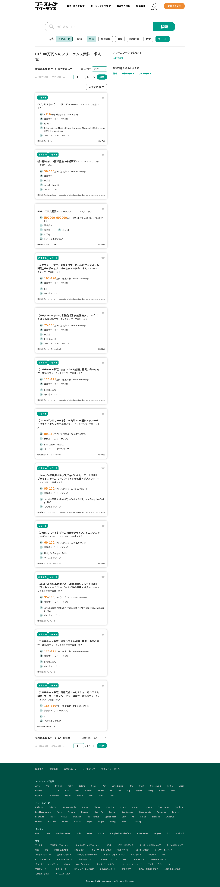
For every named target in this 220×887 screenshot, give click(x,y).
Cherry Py (98, 812)
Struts (123, 807)
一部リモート (128, 73)
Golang (82, 785)
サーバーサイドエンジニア (150, 845)
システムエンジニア (172, 869)
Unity (181, 785)
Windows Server (63, 833)
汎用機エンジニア (64, 854)
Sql (128, 790)
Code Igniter (163, 807)
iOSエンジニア (142, 849)
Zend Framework (43, 812)
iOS (168, 833)
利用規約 (39, 769)
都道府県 (105, 39)
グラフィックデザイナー (87, 854)
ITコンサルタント (61, 849)
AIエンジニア (136, 854)
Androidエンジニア (109, 859)
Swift (141, 785)
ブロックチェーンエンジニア (46, 864)
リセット (162, 39)
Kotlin (170, 785)
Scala (94, 785)
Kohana (84, 812)
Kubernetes (142, 833)
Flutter (38, 821)
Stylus (68, 795)
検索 (164, 26)
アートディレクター (43, 854)
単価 (91, 39)
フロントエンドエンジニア (114, 854)
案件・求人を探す (76, 5)
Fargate (157, 833)
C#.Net (88, 790)
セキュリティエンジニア (84, 869)
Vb (111, 790)
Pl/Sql (139, 790)
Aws (37, 833)
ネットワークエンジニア (101, 849)
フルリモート (145, 73)
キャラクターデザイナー (106, 864)
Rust (101, 795)
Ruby (70, 785)
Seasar (112, 812)
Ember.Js (170, 816)
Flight (101, 821)
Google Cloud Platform (120, 833)
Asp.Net (39, 795)
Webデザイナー (123, 849)
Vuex (91, 795)
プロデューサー (41, 869)
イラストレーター (61, 869)
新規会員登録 (174, 5)
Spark (149, 807)
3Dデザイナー (80, 849)
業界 (119, 39)
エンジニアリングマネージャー (88, 845)
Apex (173, 790)
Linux (47, 833)
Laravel (175, 812)
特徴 (148, 39)
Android (180, 833)
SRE (46, 849)
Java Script (117, 785)
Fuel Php (110, 807)
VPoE (109, 845)
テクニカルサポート (108, 869)
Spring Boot (110, 816)
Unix (79, 833)
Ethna (143, 816)
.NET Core (118, 57)
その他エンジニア (42, 873)
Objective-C (155, 785)
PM (163, 854)
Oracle (101, 833)
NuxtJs (77, 821)
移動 (102, 77)
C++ (67, 790)
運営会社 (54, 769)
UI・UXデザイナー (42, 859)
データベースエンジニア (132, 864)
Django (97, 807)
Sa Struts (39, 816)
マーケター (39, 845)
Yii (133, 816)
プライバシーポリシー (111, 769)
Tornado (156, 816)
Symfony (179, 807)
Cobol (162, 790)
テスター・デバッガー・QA (159, 864)
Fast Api (138, 821)
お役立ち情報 (123, 5)
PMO (125, 859)
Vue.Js (64, 816)
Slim (124, 816)
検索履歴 (140, 5)
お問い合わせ (70, 769)
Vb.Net (101, 790)
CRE (37, 849)
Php (47, 785)
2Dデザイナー (138, 859)
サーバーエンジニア (158, 859)
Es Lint (80, 795)
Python (58, 785)
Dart (112, 795)
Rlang (150, 790)
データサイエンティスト (164, 849)
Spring (85, 807)
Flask (59, 812)
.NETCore (52, 821)
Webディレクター (83, 864)
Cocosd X (39, 790)
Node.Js (39, 807)
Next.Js (125, 821)
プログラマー (127, 869)
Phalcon (77, 816)
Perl (104, 785)
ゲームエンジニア (63, 873)
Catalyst (136, 807)
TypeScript (53, 795)
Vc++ (77, 790)
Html (131, 785)
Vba (119, 790)
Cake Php (53, 807)
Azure (89, 833)
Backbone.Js (127, 812)
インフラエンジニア (64, 859)
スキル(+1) (64, 39)
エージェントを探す (101, 5)
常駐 (115, 73)
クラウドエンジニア (125, 845)
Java (37, 785)
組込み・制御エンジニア (148, 869)
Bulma (65, 821)
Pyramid (71, 812)
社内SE (67, 864)
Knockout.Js (145, 812)
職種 (79, 39)
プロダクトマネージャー (60, 845)
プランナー (151, 854)
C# (58, 790)
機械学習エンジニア (87, 859)
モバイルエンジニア (175, 845)
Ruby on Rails (69, 807)
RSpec (89, 821)
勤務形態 (134, 39)
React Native (93, 816)
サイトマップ (88, 769)
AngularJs (161, 812)
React (52, 816)
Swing (113, 821)
